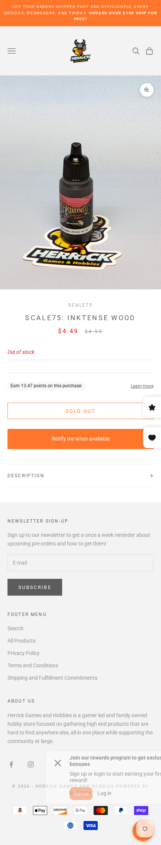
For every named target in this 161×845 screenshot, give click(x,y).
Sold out (80, 411)
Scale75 (80, 305)
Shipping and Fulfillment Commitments (52, 678)
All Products (21, 641)
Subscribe (34, 587)
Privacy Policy (23, 653)
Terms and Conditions (32, 665)
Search (15, 628)
